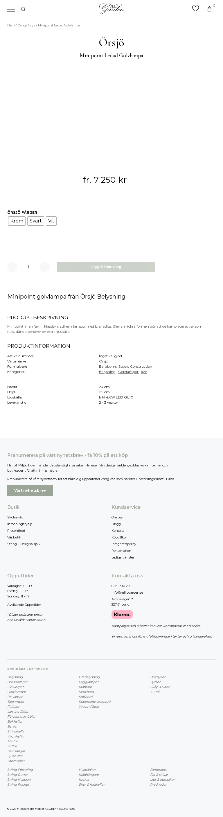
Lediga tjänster (123, 557)
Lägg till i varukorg (106, 267)
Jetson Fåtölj (89, 707)
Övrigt (22, 25)
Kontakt (118, 531)
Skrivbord (86, 692)
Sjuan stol (14, 756)
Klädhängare (89, 775)
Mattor (12, 741)
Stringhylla (15, 731)
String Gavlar (17, 775)
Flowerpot (15, 687)
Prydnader (158, 784)
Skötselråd (15, 517)
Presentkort (16, 531)
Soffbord (85, 697)
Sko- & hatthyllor (92, 784)
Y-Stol (154, 692)
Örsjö (103, 361)
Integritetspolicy (124, 544)
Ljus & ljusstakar (162, 780)
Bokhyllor (14, 721)
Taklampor (15, 702)
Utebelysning (89, 677)
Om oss (117, 517)
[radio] (16, 221)
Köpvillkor (119, 537)
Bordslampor (17, 682)
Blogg (116, 524)
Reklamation (121, 551)
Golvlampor (128, 371)
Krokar (84, 780)
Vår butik (14, 537)
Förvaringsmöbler (21, 716)
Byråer (12, 726)
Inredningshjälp (19, 524)
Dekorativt (158, 770)
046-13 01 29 (121, 586)
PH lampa (15, 697)
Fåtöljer (13, 707)
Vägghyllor (15, 736)
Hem (11, 25)
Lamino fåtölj (17, 712)
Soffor (12, 746)
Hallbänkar (87, 770)
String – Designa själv (23, 544)
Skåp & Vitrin (160, 687)
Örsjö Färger (22, 212)
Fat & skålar (159, 775)
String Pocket (18, 784)
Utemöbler (16, 761)
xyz (32, 25)
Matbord (85, 687)
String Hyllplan (18, 780)
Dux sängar (16, 751)
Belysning (107, 371)
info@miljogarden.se (127, 592)
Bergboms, (108, 366)
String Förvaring (20, 770)
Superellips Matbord (94, 702)
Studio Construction (135, 366)
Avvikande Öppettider (24, 605)
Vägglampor (88, 682)
